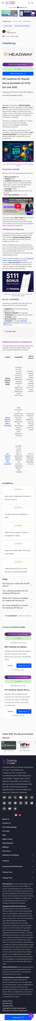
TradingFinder (6, 21)
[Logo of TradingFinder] (11, 2)
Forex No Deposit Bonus (22, 26)
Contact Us (6, 823)
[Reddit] (4, 803)
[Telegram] (32, 797)
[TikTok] (26, 797)
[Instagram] (21, 803)
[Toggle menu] (31, 1016)
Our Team (6, 831)
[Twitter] (15, 797)
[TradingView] (4, 797)
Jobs (4, 835)
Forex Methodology (9, 827)
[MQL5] (10, 797)
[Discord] (15, 803)
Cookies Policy (7, 1006)
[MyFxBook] (4, 809)
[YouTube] (21, 797)
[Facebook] (26, 803)
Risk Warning (7, 1003)
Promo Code (17, 21)
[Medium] (10, 803)
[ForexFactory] (32, 803)
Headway (9, 43)
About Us (5, 819)
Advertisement (7, 843)
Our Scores (6, 851)
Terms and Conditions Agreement (14, 1011)
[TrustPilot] (15, 809)
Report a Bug (7, 839)
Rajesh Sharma (11, 32)
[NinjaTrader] (10, 809)
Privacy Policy (7, 1001)
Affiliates (5, 847)
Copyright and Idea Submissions (14, 1008)
